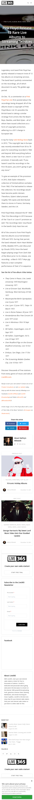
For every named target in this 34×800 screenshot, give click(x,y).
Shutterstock (5, 413)
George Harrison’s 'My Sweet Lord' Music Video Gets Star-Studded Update (17, 533)
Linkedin (11, 428)
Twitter (24, 423)
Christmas (16, 480)
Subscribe (22, 624)
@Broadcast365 (6, 400)
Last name (10, 602)
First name (10, 592)
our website (21, 387)
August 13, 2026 (13, 735)
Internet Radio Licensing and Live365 (20, 732)
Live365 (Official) (13, 394)
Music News (22, 22)
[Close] (32, 781)
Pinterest (24, 428)
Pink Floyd (7, 22)
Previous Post (17, 453)
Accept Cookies (17, 797)
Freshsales (19, 631)
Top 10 (22, 480)
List (27, 480)
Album (14, 22)
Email (8, 611)
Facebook (12, 423)
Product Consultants (7, 387)
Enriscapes (27, 410)
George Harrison (10, 525)
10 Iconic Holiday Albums (17, 483)
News (29, 22)
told (21, 140)
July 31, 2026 (12, 744)
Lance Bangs (21, 527)
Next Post (17, 498)
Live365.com (6, 377)
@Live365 (20, 397)
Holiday (8, 480)
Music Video (21, 525)
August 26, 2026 (13, 729)
